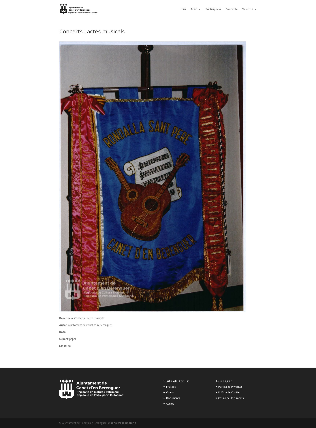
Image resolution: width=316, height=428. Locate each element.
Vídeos (170, 392)
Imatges (171, 386)
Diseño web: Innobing (122, 423)
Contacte (232, 9)
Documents (173, 398)
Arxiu (194, 9)
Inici (183, 9)
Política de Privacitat (230, 386)
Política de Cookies (229, 392)
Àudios (170, 403)
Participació (213, 9)
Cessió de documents (231, 398)
